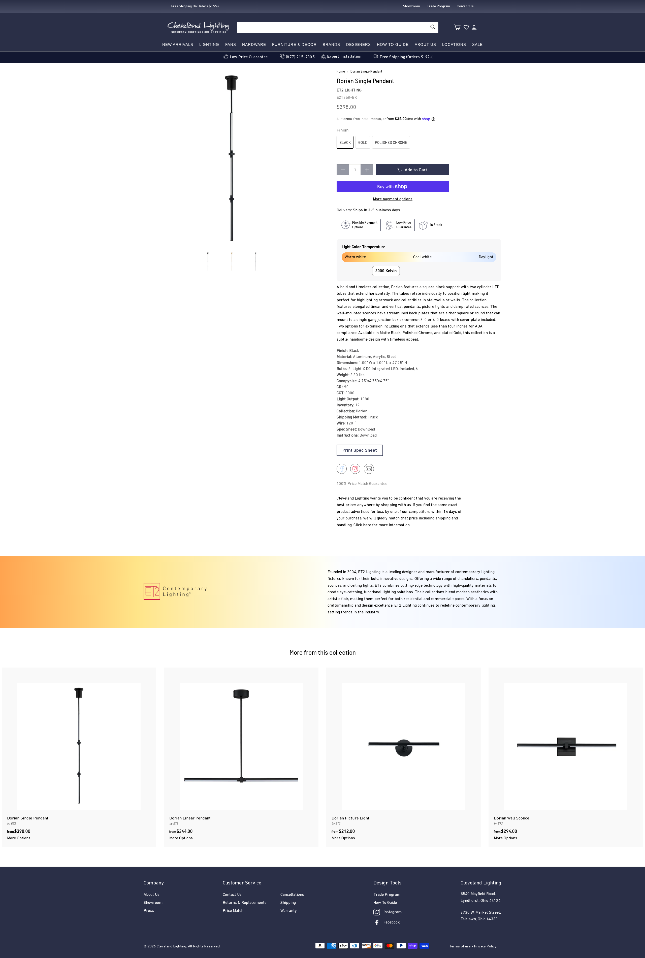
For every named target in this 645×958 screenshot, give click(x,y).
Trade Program (386, 895)
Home (341, 71)
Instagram (392, 912)
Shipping (288, 903)
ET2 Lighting (349, 90)
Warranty (288, 911)
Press (149, 911)
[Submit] (432, 27)
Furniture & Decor (294, 44)
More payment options (392, 199)
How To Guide (385, 903)
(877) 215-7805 (300, 57)
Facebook (391, 922)
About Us (425, 44)
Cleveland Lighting (171, 946)
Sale (477, 44)
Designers (358, 44)
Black (345, 142)
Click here (362, 525)
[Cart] (457, 27)
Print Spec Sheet (359, 450)
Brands (331, 44)
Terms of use (460, 946)
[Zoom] (232, 160)
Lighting (209, 44)
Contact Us (232, 895)
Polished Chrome (391, 142)
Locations (454, 44)
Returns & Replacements (245, 903)
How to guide (393, 44)
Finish (342, 130)
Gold (362, 142)
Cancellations (292, 895)
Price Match (233, 911)
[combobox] (337, 27)
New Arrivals (177, 44)
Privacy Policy (485, 946)
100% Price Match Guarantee (362, 484)
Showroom (153, 903)
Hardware (254, 44)
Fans (230, 44)
